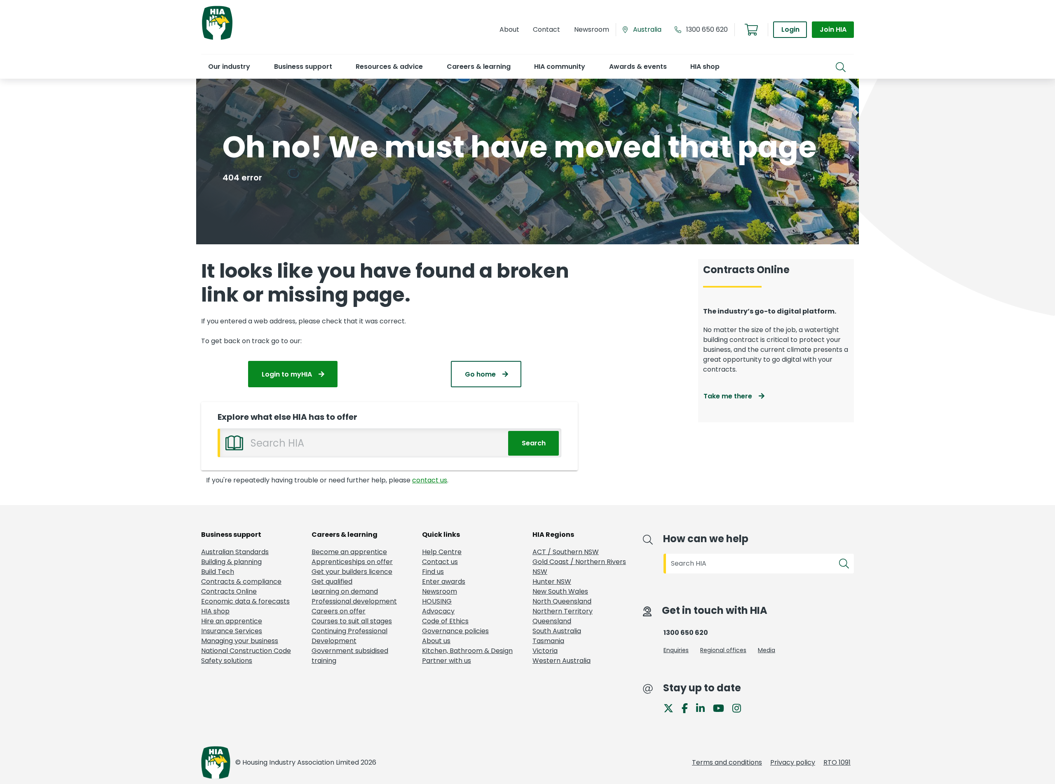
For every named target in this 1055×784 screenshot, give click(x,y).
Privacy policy (792, 762)
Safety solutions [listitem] (226, 660)
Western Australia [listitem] (561, 660)
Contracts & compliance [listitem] (241, 581)
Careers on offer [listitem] (339, 611)
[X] (671, 707)
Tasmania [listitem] (548, 641)
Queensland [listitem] (551, 621)
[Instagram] (740, 707)
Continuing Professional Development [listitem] (349, 636)
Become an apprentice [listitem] (349, 552)
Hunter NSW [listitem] (551, 581)
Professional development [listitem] (354, 601)
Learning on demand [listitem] (345, 591)
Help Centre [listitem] (442, 552)
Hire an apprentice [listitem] (231, 621)
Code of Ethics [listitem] (445, 621)
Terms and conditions (727, 762)
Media (766, 650)
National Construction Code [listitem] (246, 650)
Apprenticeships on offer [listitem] (352, 561)
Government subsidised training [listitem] (350, 655)
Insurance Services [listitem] (231, 631)
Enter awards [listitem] (443, 581)
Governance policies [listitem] (455, 631)
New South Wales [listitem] (560, 591)
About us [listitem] (436, 641)
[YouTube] (722, 707)
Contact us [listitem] (440, 561)
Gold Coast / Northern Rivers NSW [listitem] (579, 566)
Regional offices (723, 650)
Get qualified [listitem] (332, 581)
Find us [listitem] (433, 571)
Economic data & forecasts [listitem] (245, 601)
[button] (229, 66)
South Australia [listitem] (556, 631)
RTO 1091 (837, 762)
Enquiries (676, 650)
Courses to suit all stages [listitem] (352, 621)
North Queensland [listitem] (561, 601)
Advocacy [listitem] (438, 611)
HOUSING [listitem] (437, 601)
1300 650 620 (707, 29)
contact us (429, 480)
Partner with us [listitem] (446, 660)
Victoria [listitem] (545, 650)
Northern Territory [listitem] (562, 611)
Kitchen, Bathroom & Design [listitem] (467, 650)
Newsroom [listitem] (439, 591)
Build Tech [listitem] (217, 571)
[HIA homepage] (217, 39)
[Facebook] (688, 707)
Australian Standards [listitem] (235, 552)
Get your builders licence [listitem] (352, 571)
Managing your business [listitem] (239, 641)
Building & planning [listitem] (231, 561)
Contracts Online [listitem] (229, 591)
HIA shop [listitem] (215, 611)
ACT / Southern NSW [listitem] (565, 552)
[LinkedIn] (703, 707)
